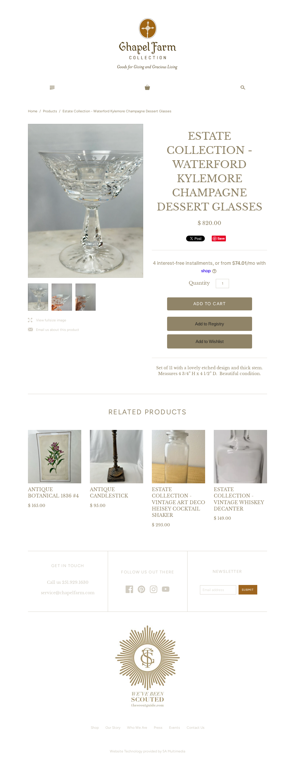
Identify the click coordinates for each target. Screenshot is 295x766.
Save (221, 238)
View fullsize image (47, 320)
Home (32, 111)
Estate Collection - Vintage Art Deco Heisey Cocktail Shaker (178, 502)
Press (158, 728)
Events (174, 728)
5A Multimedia (173, 751)
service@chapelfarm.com (67, 592)
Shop (95, 728)
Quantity (199, 283)
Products (50, 111)
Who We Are (137, 728)
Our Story (112, 728)
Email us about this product (53, 329)
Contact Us (196, 728)
